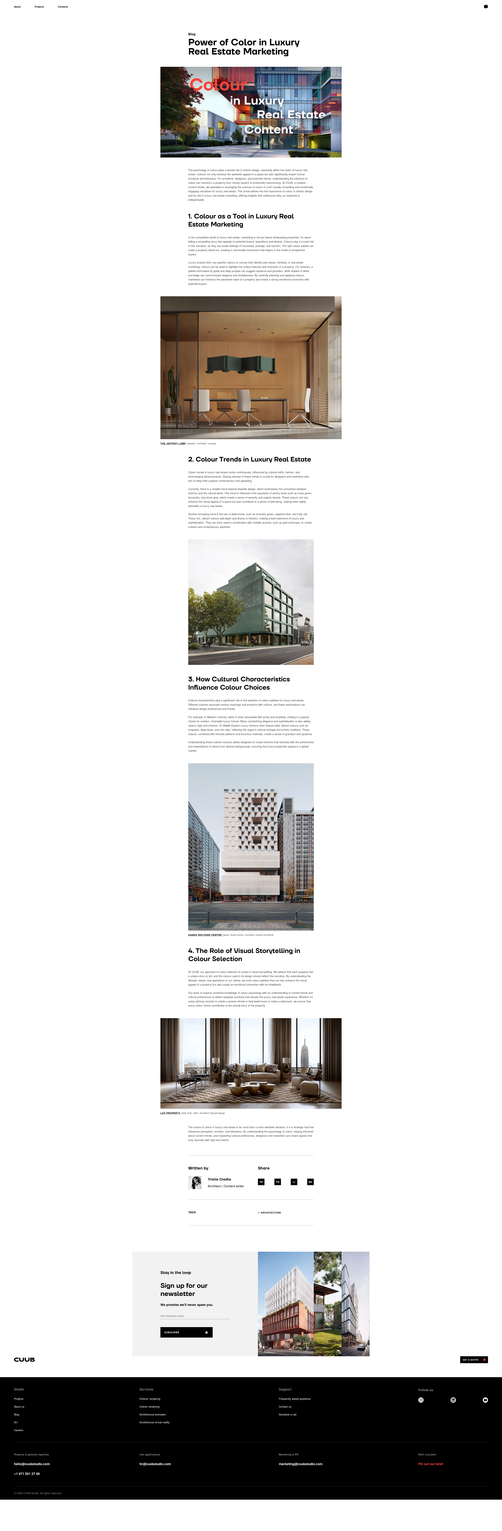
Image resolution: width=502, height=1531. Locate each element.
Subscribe (171, 1332)
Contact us (285, 1406)
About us (19, 1406)
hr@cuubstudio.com (155, 1463)
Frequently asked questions (295, 1398)
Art (16, 1422)
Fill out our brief (430, 1464)
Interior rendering (149, 1406)
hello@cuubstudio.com (32, 1463)
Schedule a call (287, 1414)
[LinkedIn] (453, 1400)
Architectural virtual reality (154, 1422)
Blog (16, 1414)
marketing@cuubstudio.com (301, 1463)
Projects (18, 1398)
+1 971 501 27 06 (27, 1473)
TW (277, 1181)
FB (261, 1181)
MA (310, 1181)
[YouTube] (485, 1400)
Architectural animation (152, 1414)
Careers (18, 1430)
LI (294, 1181)
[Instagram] (421, 1400)
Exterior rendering (149, 1398)
